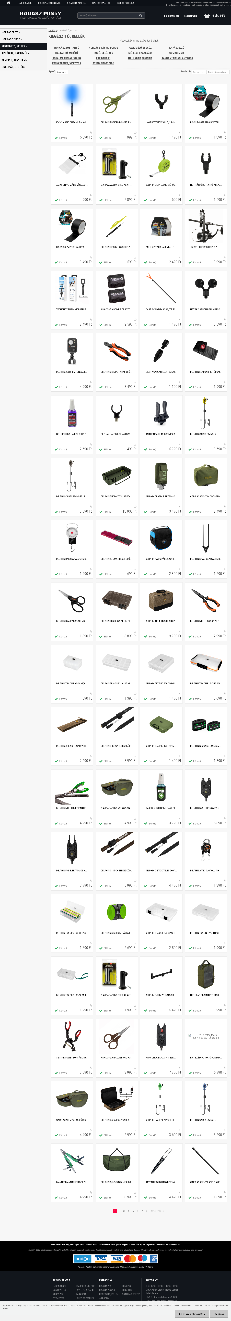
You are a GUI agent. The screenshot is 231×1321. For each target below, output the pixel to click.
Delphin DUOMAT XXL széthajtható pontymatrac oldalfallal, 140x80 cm (116, 496)
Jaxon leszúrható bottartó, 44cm (161, 1182)
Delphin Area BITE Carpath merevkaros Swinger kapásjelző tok (72, 745)
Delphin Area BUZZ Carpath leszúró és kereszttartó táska (116, 1119)
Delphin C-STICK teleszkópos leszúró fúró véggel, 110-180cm (116, 870)
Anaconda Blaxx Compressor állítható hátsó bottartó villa (161, 434)
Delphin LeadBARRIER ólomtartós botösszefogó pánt (206, 371)
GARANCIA (81, 1294)
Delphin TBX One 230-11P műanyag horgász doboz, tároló (116, 683)
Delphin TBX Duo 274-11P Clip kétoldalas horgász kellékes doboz (116, 621)
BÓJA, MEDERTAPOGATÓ (66, 58)
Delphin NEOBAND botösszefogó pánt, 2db (206, 745)
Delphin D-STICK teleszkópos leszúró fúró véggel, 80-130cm (161, 870)
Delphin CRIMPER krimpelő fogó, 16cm (116, 371)
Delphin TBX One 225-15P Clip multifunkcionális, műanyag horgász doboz (206, 932)
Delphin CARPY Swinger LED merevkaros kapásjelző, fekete (72, 496)
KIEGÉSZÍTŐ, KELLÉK (108, 1294)
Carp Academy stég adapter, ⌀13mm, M (116, 995)
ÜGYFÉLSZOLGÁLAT (85, 1290)
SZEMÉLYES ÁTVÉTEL (76, 3)
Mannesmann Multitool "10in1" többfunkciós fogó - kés (72, 1182)
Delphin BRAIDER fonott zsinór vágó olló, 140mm (116, 122)
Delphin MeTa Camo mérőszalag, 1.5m (161, 184)
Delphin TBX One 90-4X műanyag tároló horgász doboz (72, 683)
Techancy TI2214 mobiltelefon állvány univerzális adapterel (72, 309)
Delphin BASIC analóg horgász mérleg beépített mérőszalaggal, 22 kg (72, 558)
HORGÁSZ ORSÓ (107, 1290)
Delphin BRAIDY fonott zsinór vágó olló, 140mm (72, 621)
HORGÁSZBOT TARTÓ (66, 47)
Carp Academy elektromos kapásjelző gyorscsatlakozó (161, 371)
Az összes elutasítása (192, 1314)
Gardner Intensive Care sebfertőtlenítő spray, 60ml (161, 808)
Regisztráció (190, 16)
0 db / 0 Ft (218, 15)
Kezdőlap (53, 30)
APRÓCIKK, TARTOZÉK (104, 1300)
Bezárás (219, 1314)
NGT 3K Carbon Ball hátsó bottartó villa (206, 309)
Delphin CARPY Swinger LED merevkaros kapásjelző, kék (206, 1119)
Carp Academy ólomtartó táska (206, 496)
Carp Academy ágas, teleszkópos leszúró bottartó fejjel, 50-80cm (161, 309)
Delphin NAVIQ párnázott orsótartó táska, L (161, 558)
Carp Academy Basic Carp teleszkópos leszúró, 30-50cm (206, 1182)
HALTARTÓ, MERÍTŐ (66, 53)
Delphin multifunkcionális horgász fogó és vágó (72, 808)
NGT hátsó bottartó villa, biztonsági (206, 184)
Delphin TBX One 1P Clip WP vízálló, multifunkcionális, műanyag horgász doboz (206, 683)
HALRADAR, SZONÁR (140, 58)
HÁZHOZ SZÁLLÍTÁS (101, 3)
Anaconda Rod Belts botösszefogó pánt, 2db (116, 309)
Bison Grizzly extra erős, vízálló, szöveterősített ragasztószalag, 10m (72, 247)
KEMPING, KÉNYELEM (127, 1288)
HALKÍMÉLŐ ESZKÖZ (140, 47)
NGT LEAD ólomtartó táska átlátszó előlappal (206, 995)
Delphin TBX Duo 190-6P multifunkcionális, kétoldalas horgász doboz (72, 995)
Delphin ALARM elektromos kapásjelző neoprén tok (161, 496)
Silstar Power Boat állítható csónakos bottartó (72, 1057)
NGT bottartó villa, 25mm (161, 122)
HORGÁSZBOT (106, 1286)
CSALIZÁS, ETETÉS (131, 1294)
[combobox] (199, 72)
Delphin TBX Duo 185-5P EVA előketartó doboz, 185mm (72, 932)
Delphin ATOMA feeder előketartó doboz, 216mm (116, 558)
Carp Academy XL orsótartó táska (72, 1119)
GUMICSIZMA (176, 53)
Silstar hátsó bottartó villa (116, 434)
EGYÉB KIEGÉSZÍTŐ (103, 63)
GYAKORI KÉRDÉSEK (125, 3)
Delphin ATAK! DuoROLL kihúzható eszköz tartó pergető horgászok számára (206, 870)
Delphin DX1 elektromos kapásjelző (206, 808)
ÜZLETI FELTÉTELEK (85, 1298)
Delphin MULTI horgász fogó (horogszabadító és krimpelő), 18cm (206, 621)
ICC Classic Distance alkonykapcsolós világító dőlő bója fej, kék (72, 122)
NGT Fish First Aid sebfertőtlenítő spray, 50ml (72, 434)
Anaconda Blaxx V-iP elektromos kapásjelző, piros (161, 1057)
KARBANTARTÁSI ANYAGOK (177, 58)
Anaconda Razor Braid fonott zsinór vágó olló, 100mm (116, 1057)
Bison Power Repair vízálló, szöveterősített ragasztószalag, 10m (206, 122)
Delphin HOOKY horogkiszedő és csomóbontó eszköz (116, 247)
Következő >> (157, 1211)
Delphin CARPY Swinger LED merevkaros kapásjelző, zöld (161, 1119)
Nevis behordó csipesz (204, 247)
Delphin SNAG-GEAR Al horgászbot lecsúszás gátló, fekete (206, 558)
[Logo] (40, 15)
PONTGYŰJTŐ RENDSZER (49, 3)
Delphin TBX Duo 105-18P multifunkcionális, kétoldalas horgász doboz (161, 745)
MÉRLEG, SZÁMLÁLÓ (140, 53)
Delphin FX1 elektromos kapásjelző (72, 870)
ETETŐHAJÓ (103, 58)
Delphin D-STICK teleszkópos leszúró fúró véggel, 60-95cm (116, 745)
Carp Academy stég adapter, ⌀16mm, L (116, 184)
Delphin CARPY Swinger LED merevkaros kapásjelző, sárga (206, 434)
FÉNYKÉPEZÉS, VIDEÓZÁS (66, 63)
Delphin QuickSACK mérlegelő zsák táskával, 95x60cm (116, 1182)
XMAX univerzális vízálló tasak (72, 184)
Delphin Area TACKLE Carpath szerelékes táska (161, 621)
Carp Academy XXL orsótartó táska (116, 808)
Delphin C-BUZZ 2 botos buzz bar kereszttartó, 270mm (161, 995)
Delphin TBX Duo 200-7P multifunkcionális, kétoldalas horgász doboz (161, 683)
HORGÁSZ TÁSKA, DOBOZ (103, 47)
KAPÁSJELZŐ (176, 47)
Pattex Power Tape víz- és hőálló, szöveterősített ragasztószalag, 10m (161, 247)
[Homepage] (10, 3)
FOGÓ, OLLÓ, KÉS (103, 53)
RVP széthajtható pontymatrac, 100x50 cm (206, 1057)
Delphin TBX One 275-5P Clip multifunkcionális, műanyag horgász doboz (161, 932)
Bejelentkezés (172, 16)
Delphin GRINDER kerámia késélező (116, 932)
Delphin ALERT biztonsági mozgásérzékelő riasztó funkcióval (72, 371)
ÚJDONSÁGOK (25, 3)
